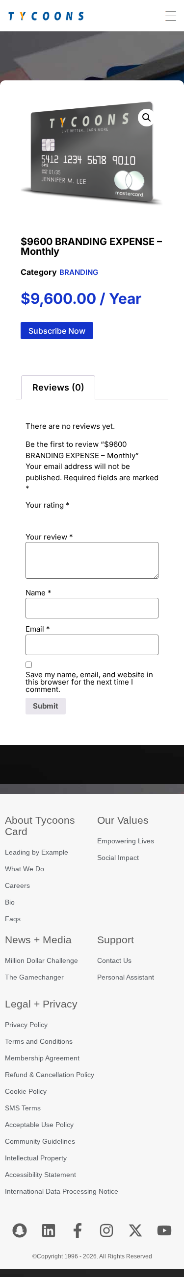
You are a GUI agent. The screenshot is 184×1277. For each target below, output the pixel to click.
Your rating (48, 505)
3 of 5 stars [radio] (59, 516)
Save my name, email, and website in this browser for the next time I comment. (89, 682)
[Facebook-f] (77, 1230)
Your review (49, 536)
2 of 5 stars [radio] (45, 516)
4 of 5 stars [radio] (73, 516)
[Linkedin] (48, 1230)
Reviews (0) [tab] (58, 387)
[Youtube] (164, 1230)
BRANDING (78, 272)
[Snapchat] (19, 1230)
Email (38, 629)
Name (39, 592)
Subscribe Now (56, 331)
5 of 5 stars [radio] (86, 516)
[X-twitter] (135, 1230)
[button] (147, 117)
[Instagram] (106, 1230)
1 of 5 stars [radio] (31, 516)
